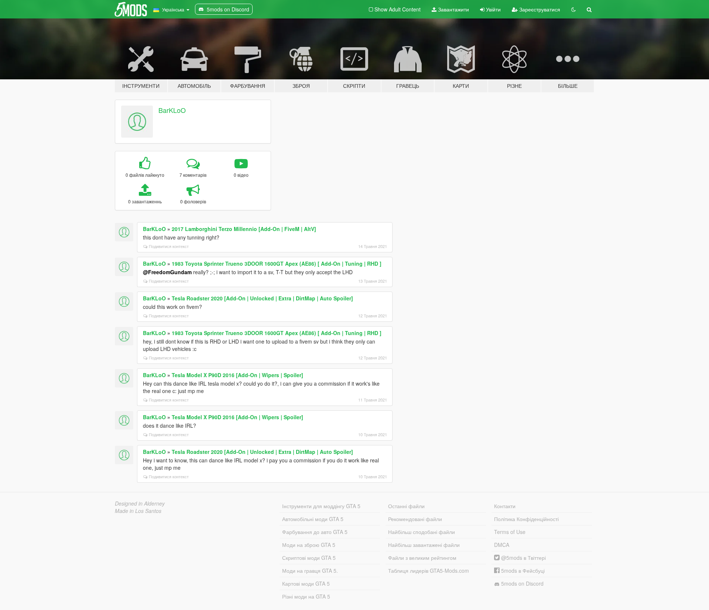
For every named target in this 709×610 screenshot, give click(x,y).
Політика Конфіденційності (526, 519)
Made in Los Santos (138, 510)
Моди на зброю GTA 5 (308, 544)
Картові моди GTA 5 (306, 583)
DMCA (501, 544)
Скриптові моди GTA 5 (309, 557)
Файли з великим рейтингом (422, 557)
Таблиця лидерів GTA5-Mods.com (428, 570)
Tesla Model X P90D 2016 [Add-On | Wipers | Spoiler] (237, 375)
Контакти (505, 506)
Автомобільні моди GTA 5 (312, 519)
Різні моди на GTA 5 (306, 596)
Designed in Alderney (140, 503)
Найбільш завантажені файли (424, 544)
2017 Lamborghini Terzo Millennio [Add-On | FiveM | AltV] (244, 228)
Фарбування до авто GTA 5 (314, 531)
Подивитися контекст (169, 246)
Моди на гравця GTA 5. (310, 570)
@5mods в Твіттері (523, 557)
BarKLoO (172, 110)
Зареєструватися (539, 9)
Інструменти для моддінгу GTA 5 (321, 506)
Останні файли (406, 506)
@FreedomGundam (167, 272)
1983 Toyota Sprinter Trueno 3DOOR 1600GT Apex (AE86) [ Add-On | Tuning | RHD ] (276, 263)
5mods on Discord (522, 583)
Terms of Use (509, 531)
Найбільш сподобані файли (421, 531)
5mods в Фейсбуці (522, 570)
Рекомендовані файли (415, 519)
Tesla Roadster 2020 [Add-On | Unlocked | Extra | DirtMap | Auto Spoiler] (262, 298)
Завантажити (452, 9)
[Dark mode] (573, 9)
